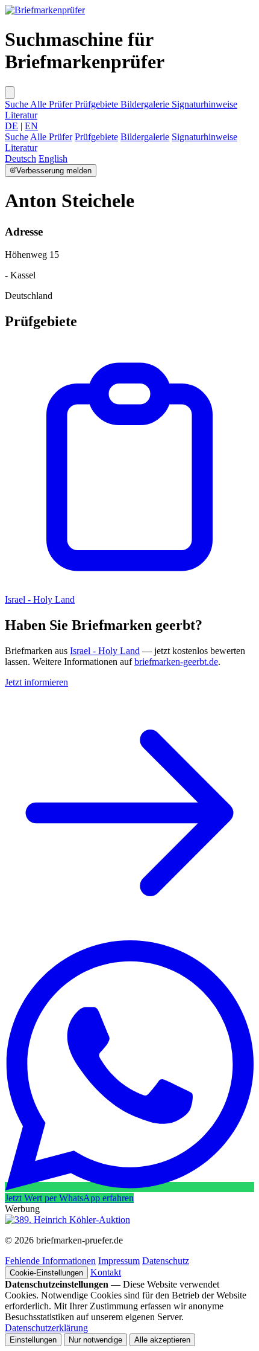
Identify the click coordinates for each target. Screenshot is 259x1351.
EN (31, 126)
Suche (17, 104)
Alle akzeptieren (162, 1339)
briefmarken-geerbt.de (176, 661)
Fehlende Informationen (50, 1261)
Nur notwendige (95, 1339)
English (53, 158)
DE (11, 126)
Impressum (119, 1261)
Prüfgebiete (97, 104)
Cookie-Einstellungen (46, 1272)
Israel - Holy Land (105, 651)
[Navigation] (9, 92)
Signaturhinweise (204, 104)
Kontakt (105, 1272)
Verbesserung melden (54, 170)
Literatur (21, 115)
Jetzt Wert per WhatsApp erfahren (69, 1198)
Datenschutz (165, 1261)
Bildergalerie (146, 104)
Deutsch (20, 158)
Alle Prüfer (52, 104)
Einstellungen (33, 1339)
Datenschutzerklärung (46, 1328)
